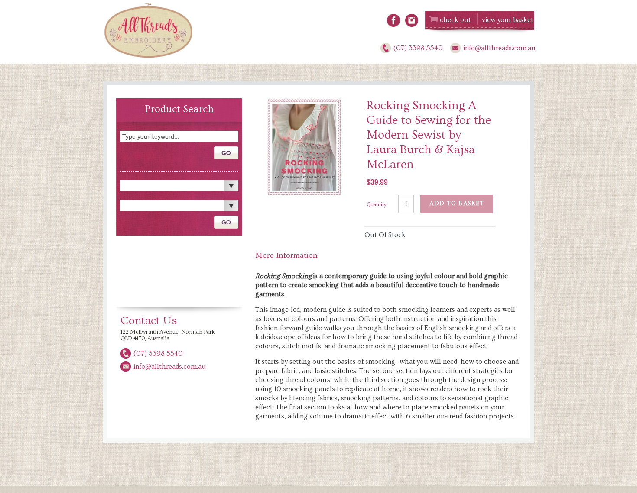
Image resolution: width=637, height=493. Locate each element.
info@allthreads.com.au (499, 48)
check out (455, 19)
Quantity (377, 205)
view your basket (507, 19)
